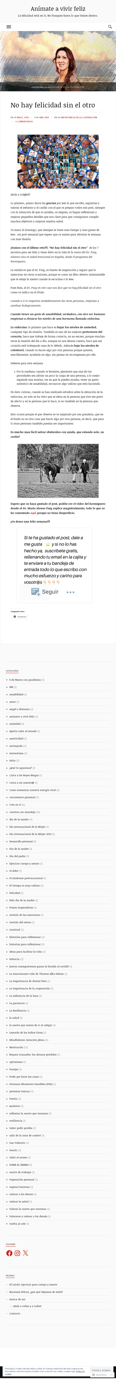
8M (11, 687)
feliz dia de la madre (21, 900)
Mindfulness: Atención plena (26, 1040)
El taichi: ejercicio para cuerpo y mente (33, 1284)
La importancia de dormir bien (28, 981)
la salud (14, 1017)
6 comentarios (24, 121)
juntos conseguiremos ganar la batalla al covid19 (39, 966)
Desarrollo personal (21, 841)
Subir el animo (18, 1157)
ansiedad (15, 723)
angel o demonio (19, 709)
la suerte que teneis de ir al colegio (30, 1025)
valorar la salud (18, 1201)
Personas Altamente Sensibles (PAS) (30, 1084)
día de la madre (19, 819)
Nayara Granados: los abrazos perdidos (32, 1054)
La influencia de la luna (23, 995)
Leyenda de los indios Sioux (26, 1032)
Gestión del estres (20, 922)
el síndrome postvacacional (26, 878)
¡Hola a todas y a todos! (27, 1306)
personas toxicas (19, 1091)
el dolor (13, 870)
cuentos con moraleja (22, 812)
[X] (25, 1253)
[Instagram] (17, 1253)
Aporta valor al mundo (23, 731)
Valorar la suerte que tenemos (27, 1209)
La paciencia (17, 1003)
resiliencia (15, 1120)
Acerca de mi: (17, 1299)
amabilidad (16, 694)
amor (12, 701)
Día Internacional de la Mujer (27, 826)
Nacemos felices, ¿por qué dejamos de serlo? (36, 1292)
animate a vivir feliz (21, 716)
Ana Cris (44, 117)
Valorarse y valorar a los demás (28, 1216)
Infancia (14, 959)
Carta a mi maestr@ (21, 782)
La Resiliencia (17, 1010)
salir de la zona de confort (25, 1135)
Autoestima (16, 753)
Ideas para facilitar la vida (25, 951)
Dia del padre (17, 856)
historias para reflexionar (25, 944)
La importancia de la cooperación (77, 117)
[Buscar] (107, 27)
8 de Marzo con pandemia (25, 679)
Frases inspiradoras (21, 907)
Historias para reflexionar (25, 937)
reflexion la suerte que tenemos (28, 1113)
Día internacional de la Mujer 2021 (30, 834)
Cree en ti (15, 804)
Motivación (16, 1047)
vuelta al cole (17, 1223)
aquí (33, 513)
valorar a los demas (21, 1194)
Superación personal (21, 1179)
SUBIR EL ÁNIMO (19, 1164)
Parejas (13, 1069)
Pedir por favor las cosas (24, 1076)
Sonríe (13, 1150)
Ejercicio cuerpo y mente (24, 863)
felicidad (14, 893)
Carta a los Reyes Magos (24, 775)
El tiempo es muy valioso (24, 885)
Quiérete (14, 1106)
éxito (12, 760)
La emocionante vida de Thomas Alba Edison (36, 973)
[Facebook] (9, 1253)
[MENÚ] (9, 27)
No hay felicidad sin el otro (53, 104)
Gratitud (14, 929)
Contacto (14, 1313)
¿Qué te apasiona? (20, 768)
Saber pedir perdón (20, 1128)
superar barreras (19, 1187)
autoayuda (16, 746)
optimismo (16, 1062)
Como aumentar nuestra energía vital (32, 790)
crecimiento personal (22, 797)
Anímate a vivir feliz (58, 8)
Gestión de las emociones (24, 915)
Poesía (13, 1098)
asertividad (16, 738)
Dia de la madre (19, 848)
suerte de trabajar (20, 1172)
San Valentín (17, 1142)
